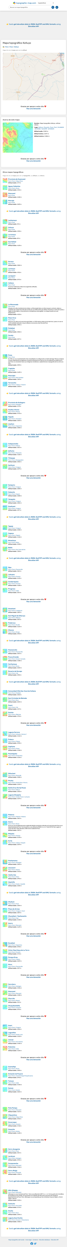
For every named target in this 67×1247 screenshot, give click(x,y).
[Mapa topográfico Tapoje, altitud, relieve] (5, 528)
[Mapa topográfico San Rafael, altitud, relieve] (5, 243)
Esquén (23, 843)
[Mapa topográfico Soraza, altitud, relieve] (5, 263)
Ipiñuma (11, 451)
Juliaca (11, 283)
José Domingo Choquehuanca (24, 1076)
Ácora (17, 188)
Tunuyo (11, 1081)
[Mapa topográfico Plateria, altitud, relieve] (5, 816)
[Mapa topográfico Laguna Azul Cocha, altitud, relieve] (5, 1219)
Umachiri (18, 1007)
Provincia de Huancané (16, 179)
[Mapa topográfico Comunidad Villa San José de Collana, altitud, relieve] (5, 693)
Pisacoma (18, 453)
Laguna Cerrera (14, 732)
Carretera (12, 984)
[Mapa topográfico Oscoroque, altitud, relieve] (5, 1124)
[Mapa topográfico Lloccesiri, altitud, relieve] (5, 869)
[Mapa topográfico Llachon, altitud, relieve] (5, 425)
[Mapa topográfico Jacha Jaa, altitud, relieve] (5, 876)
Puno (13, 181)
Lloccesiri (12, 868)
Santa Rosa (19, 755)
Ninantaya (12, 540)
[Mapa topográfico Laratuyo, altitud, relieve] (5, 1158)
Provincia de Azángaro (16, 403)
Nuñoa (18, 1131)
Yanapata (11, 499)
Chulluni (11, 902)
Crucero (18, 576)
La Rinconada (13, 304)
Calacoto (11, 492)
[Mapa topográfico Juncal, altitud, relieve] (5, 1041)
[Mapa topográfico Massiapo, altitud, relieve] (5, 377)
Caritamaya (12, 664)
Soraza (11, 262)
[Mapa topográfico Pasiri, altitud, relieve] (5, 707)
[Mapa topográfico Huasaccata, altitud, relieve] (5, 651)
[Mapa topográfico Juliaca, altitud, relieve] (5, 285)
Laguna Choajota (14, 795)
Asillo (17, 591)
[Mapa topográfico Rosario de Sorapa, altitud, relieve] (5, 673)
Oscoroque (12, 1122)
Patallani (11, 328)
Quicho (11, 712)
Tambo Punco (20, 797)
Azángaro (18, 404)
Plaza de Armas (14, 909)
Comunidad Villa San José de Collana (22, 691)
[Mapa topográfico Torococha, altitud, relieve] (5, 384)
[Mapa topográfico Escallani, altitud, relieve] (5, 945)
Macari (18, 411)
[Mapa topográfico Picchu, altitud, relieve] (5, 782)
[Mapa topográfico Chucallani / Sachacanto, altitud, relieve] (5, 918)
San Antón (19, 1205)
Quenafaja (12, 1067)
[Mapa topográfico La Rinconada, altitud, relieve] (5, 309)
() (49, 128)
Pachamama (12, 861)
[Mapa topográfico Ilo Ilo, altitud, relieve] (5, 842)
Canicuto (11, 1204)
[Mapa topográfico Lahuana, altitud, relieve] (5, 576)
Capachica (19, 426)
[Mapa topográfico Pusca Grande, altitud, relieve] (5, 658)
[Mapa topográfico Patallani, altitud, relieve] (5, 330)
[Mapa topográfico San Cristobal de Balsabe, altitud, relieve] (5, 700)
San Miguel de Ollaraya (16, 616)
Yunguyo (18, 467)
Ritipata (11, 834)
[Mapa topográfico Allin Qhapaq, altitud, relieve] (5, 1195)
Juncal (10, 1040)
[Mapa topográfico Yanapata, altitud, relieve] (5, 501)
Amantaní (18, 419)
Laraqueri (11, 276)
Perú (9, 181)
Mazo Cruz (12, 318)
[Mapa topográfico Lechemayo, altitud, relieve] (5, 222)
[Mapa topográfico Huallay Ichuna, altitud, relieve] (5, 411)
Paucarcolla (19, 569)
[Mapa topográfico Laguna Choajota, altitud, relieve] (5, 796)
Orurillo (18, 625)
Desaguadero (19, 460)
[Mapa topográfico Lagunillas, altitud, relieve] (5, 1034)
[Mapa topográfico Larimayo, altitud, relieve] (5, 270)
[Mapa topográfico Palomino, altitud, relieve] (5, 1048)
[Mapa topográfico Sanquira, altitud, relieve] (5, 486)
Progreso (11, 589)
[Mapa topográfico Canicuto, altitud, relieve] (5, 1205)
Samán (18, 1090)
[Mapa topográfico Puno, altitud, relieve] (5, 360)
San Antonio (19, 1041)
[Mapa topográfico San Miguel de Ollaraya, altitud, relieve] (5, 617)
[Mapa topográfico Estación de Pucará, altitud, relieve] (5, 1075)
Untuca (11, 227)
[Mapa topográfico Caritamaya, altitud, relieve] (5, 666)
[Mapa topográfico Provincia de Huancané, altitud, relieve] (5, 181)
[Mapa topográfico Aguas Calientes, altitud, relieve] (5, 188)
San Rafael (12, 242)
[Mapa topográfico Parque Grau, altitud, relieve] (5, 959)
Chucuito (18, 1172)
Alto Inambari (19, 377)
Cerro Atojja (12, 1171)
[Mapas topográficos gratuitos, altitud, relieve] (3, 47)
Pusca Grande (13, 657)
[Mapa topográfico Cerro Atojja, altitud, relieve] (5, 1172)
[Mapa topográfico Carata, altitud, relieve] (5, 337)
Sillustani (11, 773)
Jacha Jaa (12, 875)
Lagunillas (12, 1033)
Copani (18, 494)
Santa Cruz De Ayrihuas (17, 788)
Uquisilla (11, 882)
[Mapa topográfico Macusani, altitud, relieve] (5, 195)
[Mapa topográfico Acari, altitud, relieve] (5, 1027)
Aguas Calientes (14, 186)
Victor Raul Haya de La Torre (18, 950)
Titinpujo (11, 458)
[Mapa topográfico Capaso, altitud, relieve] (5, 535)
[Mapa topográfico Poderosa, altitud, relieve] (5, 624)
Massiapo (11, 376)
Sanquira (11, 485)
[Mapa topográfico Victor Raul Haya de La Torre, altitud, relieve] (5, 952)
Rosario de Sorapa (15, 671)
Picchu (10, 781)
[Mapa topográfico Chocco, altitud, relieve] (5, 632)
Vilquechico (12, 1115)
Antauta (18, 734)
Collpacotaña (13, 444)
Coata (17, 884)
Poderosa (11, 623)
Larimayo (11, 269)
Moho (17, 542)
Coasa (17, 748)
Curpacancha (13, 1163)
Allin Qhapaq (13, 1190)
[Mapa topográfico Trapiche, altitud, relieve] (5, 370)
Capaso (11, 533)
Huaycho (11, 1129)
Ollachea (18, 714)
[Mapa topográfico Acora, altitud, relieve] (5, 826)
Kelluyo (18, 445)
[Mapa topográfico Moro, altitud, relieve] (5, 966)
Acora (10, 822)
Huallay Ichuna (13, 410)
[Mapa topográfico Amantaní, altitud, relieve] (5, 610)
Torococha (12, 383)
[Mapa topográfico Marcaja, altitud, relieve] (5, 202)
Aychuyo (11, 465)
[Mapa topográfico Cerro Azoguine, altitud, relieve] (5, 1151)
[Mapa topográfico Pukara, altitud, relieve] (5, 741)
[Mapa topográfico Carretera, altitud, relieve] (5, 986)
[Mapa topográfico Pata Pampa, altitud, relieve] (5, 1109)
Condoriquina (13, 582)
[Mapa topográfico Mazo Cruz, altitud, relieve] (5, 321)
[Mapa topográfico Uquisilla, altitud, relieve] (5, 884)
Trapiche (11, 368)
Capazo (18, 535)
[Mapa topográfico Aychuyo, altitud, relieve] (5, 467)
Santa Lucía (19, 1034)
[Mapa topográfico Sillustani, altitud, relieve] (5, 775)
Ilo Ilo (10, 841)
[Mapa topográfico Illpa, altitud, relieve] (5, 569)
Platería (18, 816)
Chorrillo (11, 999)
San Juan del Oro (20, 549)
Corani (18, 659)
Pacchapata (12, 754)
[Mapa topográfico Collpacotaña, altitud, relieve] (5, 445)
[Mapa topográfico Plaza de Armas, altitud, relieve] (5, 910)
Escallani (11, 943)
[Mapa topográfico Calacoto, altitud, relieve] (5, 494)
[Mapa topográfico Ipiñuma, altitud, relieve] (5, 452)
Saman (10, 1088)
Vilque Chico (19, 181)
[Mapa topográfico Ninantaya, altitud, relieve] (5, 542)
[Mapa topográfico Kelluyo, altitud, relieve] (18, 138)
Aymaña (23, 659)
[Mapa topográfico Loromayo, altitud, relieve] (5, 236)
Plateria (11, 815)
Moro (10, 964)
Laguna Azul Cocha (15, 1218)
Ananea (18, 835)
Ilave (17, 700)
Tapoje (10, 526)
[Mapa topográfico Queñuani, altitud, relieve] (5, 508)
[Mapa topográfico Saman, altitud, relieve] (5, 1090)
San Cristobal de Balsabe (17, 698)
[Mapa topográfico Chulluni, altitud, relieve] (5, 903)
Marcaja (11, 201)
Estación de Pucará (15, 1074)
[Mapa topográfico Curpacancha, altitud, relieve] (5, 1165)
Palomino (11, 1047)
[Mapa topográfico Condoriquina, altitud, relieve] (5, 583)
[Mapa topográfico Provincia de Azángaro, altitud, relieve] (5, 404)
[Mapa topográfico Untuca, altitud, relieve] (5, 229)
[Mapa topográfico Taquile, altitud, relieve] (5, 418)
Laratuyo (11, 1156)
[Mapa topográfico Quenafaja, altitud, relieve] (5, 1068)
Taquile (11, 417)
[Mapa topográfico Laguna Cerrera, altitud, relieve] (5, 734)
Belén (10, 548)
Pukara (11, 739)
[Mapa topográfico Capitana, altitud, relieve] (5, 748)
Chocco (11, 630)
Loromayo (12, 235)
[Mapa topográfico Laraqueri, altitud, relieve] (5, 277)
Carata (10, 335)
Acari (23, 911)
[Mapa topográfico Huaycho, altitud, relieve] (5, 1131)
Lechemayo (12, 220)
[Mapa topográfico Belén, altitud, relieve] (5, 549)
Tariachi (23, 384)
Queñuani (11, 506)
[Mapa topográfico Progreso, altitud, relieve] (5, 590)
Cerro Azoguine (14, 1149)
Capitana (11, 747)
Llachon (11, 424)
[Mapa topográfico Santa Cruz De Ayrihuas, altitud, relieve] (5, 789)
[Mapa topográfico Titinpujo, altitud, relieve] (5, 460)
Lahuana (11, 575)
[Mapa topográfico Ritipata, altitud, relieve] (5, 835)
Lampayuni (19, 610)
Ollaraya (18, 617)
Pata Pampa (12, 1108)
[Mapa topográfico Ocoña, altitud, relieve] (5, 1212)
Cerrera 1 (24, 734)
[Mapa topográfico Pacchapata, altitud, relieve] (5, 755)
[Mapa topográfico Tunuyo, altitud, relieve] (5, 1082)
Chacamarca (25, 1220)
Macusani (11, 193)
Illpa (9, 567)
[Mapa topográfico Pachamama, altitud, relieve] (5, 862)
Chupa (18, 632)
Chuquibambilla (14, 1006)
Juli (17, 673)
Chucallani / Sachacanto (17, 916)
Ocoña (10, 1211)
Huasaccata (12, 650)
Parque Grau (13, 957)
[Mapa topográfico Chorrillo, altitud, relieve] (5, 1000)
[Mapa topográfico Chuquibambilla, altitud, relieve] (5, 1007)
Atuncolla (18, 775)
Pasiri (10, 705)
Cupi (17, 918)
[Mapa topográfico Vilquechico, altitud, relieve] (5, 1117)
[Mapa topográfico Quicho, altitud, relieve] (5, 714)
